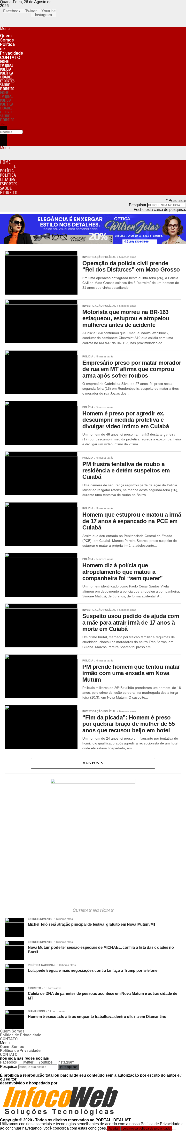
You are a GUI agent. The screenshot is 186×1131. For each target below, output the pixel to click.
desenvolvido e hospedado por (28, 1083)
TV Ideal (6, 65)
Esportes (7, 81)
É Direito (7, 89)
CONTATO (10, 57)
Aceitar (114, 1128)
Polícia (5, 69)
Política (6, 73)
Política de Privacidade (11, 49)
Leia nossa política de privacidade (146, 1128)
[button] (4, 29)
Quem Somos (7, 37)
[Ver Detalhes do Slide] (93, 782)
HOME (4, 61)
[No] (174, 1129)
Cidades (6, 77)
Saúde (5, 85)
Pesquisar (137, 205)
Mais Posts (93, 763)
